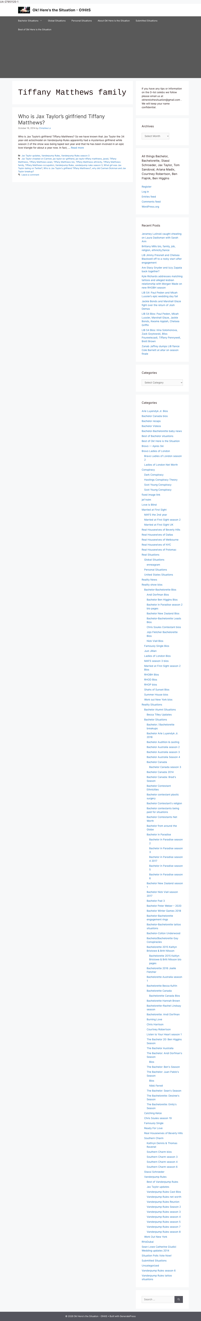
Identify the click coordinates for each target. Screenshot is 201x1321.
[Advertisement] (100, 56)
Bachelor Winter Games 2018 (164, 910)
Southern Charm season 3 (162, 1156)
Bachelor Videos (151, 426)
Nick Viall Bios (155, 640)
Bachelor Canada (157, 762)
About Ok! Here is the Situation (114, 20)
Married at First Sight (154, 509)
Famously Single (153, 1123)
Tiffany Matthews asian (40, 162)
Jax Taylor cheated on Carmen (36, 158)
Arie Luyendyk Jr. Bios (155, 411)
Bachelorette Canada (159, 990)
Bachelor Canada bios (155, 416)
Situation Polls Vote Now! (157, 1255)
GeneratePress (128, 1316)
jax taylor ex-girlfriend (63, 158)
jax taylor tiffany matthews (89, 158)
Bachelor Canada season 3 (165, 767)
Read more (77, 147)
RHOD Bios (150, 679)
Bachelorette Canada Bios (164, 995)
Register (146, 186)
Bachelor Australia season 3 (163, 752)
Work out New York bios (158, 699)
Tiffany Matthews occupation (39, 165)
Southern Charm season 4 (162, 1161)
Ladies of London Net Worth (161, 464)
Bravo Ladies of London (156, 451)
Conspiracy (148, 469)
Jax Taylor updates (30, 155)
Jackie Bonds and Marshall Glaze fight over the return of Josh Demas (161, 305)
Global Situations (57, 20)
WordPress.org (150, 206)
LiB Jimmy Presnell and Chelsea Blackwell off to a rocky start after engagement (162, 259)
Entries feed (149, 196)
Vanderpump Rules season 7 (164, 1226)
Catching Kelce (153, 1113)
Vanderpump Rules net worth (164, 1196)
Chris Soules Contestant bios (164, 627)
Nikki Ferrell (156, 1085)
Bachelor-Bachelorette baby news (162, 431)
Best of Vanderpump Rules (162, 1181)
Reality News (149, 579)
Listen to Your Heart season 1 (164, 1034)
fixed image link (151, 494)
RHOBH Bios (151, 674)
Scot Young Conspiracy (157, 484)
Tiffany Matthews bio (64, 162)
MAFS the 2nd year (155, 514)
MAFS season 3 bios (156, 660)
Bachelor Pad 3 (156, 900)
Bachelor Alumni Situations (160, 709)
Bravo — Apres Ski (153, 446)
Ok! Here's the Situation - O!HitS (62, 10)
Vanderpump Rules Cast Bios (164, 1191)
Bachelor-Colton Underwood (163, 933)
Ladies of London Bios (157, 655)
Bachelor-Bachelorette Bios (160, 589)
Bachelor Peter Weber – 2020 (164, 905)
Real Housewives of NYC (156, 544)
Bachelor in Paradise (159, 834)
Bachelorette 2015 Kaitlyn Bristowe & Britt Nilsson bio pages (165, 959)
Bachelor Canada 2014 (160, 772)
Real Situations (150, 554)
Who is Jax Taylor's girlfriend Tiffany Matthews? (67, 168)
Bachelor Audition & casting (163, 742)
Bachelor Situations (28, 20)
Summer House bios (156, 694)
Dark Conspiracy (153, 474)
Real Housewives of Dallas (157, 534)
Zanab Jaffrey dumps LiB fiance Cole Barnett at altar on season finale (161, 350)
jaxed (105, 158)
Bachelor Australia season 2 (163, 747)
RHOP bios (150, 684)
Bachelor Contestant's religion (164, 803)
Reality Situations (152, 704)
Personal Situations (82, 20)
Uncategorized (150, 1265)
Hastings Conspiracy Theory (160, 479)
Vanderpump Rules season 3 (75, 155)
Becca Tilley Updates (159, 714)
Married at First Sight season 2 (162, 519)
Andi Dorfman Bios (158, 594)
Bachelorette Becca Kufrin (162, 985)
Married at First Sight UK (158, 524)
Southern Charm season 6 (162, 1166)
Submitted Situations (146, 20)
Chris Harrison (155, 1024)
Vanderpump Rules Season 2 (164, 1206)
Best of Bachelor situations (157, 436)
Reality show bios (152, 584)
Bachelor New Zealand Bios (163, 613)
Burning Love (154, 1019)
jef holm (146, 499)
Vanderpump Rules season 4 (164, 1216)
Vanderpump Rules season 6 (159, 1270)
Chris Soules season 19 (158, 1118)
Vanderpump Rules (50, 155)
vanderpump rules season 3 (89, 165)
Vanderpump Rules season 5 (164, 1221)
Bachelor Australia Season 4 (163, 757)
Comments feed (151, 201)
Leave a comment (30, 174)
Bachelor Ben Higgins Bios (162, 599)
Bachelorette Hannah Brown (163, 1000)
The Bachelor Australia (160, 1048)
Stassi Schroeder (154, 1171)
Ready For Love (153, 1128)
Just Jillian (150, 650)
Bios (151, 1061)
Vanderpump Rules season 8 (164, 1231)
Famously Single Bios (156, 645)
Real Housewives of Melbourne (160, 539)
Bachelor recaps (151, 421)
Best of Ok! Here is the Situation (34, 29)
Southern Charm (153, 1138)
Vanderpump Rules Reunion (163, 1201)
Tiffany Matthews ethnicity (89, 162)
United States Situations (158, 574)
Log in (145, 191)
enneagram (153, 564)
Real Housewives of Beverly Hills (161, 529)
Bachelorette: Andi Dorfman (163, 1014)
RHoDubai (148, 1241)
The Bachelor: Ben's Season (163, 1066)
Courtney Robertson (159, 1029)
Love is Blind (149, 504)
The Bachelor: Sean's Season (164, 1090)
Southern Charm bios (159, 1151)
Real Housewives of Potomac (159, 549)
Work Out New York (155, 1236)
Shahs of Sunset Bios (156, 689)
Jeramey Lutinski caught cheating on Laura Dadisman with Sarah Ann (161, 237)
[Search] (179, 1299)
